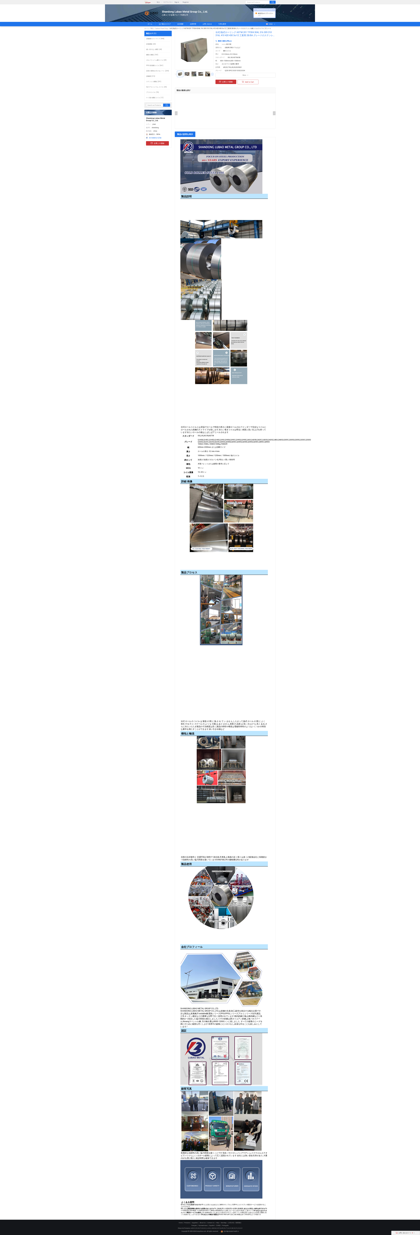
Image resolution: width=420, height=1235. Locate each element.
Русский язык (203, 1225)
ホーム (150, 24)
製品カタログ (166, 24)
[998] (155, 38)
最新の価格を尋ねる (225, 41)
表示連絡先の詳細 (155, 138)
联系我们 (238, 1222)
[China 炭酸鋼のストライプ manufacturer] (151, 13)
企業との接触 (159, 143)
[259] (157, 71)
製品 (158, 2)
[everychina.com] (149, 2)
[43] (154, 49)
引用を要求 (222, 24)
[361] (154, 65)
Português (225, 1225)
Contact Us (210, 1222)
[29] (156, 60)
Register (186, 2)
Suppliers (195, 1222)
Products (187, 1222)
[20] (151, 44)
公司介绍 (231, 1222)
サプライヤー (168, 2)
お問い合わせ (207, 24)
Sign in (176, 2)
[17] (154, 97)
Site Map (223, 1222)
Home (181, 1222)
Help (217, 1222)
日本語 (271, 24)
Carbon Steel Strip (161, 28)
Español (211, 1225)
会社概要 (180, 24)
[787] (152, 55)
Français (194, 1225)
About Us (203, 1222)
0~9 (241, 1228)
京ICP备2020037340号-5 (231, 1231)
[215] (150, 76)
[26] (156, 87)
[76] (152, 92)
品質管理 (193, 24)
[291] (153, 81)
